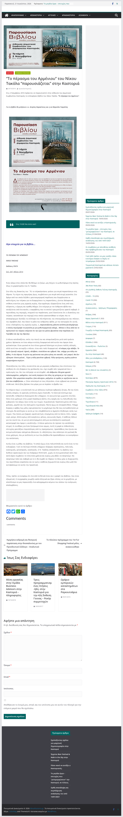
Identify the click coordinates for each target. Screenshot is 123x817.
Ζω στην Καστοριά (93, 354)
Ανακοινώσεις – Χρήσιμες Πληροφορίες (101, 308)
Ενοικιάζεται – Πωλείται (95, 346)
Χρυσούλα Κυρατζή (25, 89)
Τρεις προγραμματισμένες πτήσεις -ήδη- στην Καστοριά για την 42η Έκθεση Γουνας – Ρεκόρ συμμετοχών (43, 590)
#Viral (88, 282)
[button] (25, 15)
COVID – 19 (90, 296)
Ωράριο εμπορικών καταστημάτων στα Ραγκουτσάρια (69, 586)
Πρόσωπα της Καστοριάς (96, 386)
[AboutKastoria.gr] (6, 15)
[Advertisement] (25, 495)
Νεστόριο (89, 378)
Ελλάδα (89, 342)
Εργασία (89, 350)
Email (7, 677)
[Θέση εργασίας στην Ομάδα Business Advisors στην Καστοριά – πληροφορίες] (15, 565)
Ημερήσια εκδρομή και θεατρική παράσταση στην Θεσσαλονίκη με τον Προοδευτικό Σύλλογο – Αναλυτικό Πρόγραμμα (24, 544)
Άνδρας (89, 314)
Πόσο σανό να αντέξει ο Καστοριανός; (101, 222)
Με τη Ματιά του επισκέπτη (97, 370)
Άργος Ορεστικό (92, 318)
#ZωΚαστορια (36, 15)
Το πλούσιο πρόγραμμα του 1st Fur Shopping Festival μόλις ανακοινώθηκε (62, 543)
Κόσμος (89, 366)
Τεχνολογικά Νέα (92, 406)
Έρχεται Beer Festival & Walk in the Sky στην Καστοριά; (60, 757)
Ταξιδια (89, 398)
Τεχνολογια (90, 402)
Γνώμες (89, 326)
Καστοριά (10, 73)
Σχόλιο (8, 632)
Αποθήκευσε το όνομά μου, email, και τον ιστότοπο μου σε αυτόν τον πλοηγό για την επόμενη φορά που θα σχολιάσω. (42, 706)
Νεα (87, 374)
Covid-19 (89, 300)
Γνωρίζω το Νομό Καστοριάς (97, 330)
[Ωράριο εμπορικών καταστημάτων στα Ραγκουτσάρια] (70, 565)
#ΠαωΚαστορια (68, 15)
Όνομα (8, 665)
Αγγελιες (52, 15)
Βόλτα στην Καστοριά (94, 322)
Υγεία (88, 409)
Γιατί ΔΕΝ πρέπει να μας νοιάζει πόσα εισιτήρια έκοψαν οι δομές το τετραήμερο (101, 258)
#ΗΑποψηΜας (17, 15)
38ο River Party (92, 286)
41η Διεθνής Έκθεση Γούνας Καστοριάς (101, 289)
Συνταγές (89, 394)
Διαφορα (89, 338)
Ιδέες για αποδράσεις (94, 358)
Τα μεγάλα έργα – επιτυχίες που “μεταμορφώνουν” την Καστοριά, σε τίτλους (100, 231)
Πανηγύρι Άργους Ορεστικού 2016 (99, 382)
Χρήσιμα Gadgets (93, 413)
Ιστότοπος (8, 688)
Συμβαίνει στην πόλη (23, 73)
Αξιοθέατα (83, 15)
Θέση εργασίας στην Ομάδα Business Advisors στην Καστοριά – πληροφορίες (14, 587)
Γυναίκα (89, 334)
